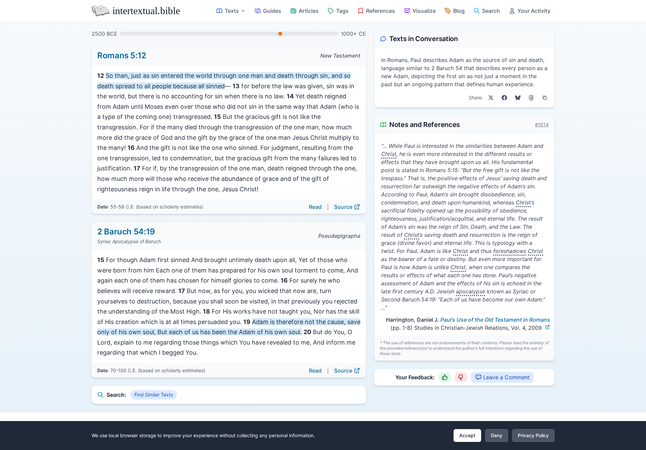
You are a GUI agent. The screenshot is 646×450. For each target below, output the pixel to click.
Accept (467, 435)
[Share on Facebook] (504, 97)
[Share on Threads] (531, 97)
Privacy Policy (533, 435)
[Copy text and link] (544, 97)
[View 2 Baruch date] (280, 33)
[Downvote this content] (461, 377)
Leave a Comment (506, 377)
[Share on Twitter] (491, 97)
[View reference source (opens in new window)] (547, 327)
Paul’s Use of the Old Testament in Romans (495, 319)
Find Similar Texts (153, 394)
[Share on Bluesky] (517, 97)
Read (315, 206)
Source (343, 206)
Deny (496, 435)
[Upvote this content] (445, 377)
